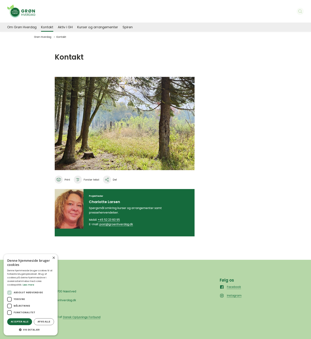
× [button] (53, 258)
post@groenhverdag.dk (116, 224)
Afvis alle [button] (44, 321)
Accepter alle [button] (19, 321)
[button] (30, 329)
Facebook (234, 287)
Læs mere (28, 284)
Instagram (234, 295)
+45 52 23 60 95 (109, 220)
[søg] (300, 11)
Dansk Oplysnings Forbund (81, 317)
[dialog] (31, 294)
